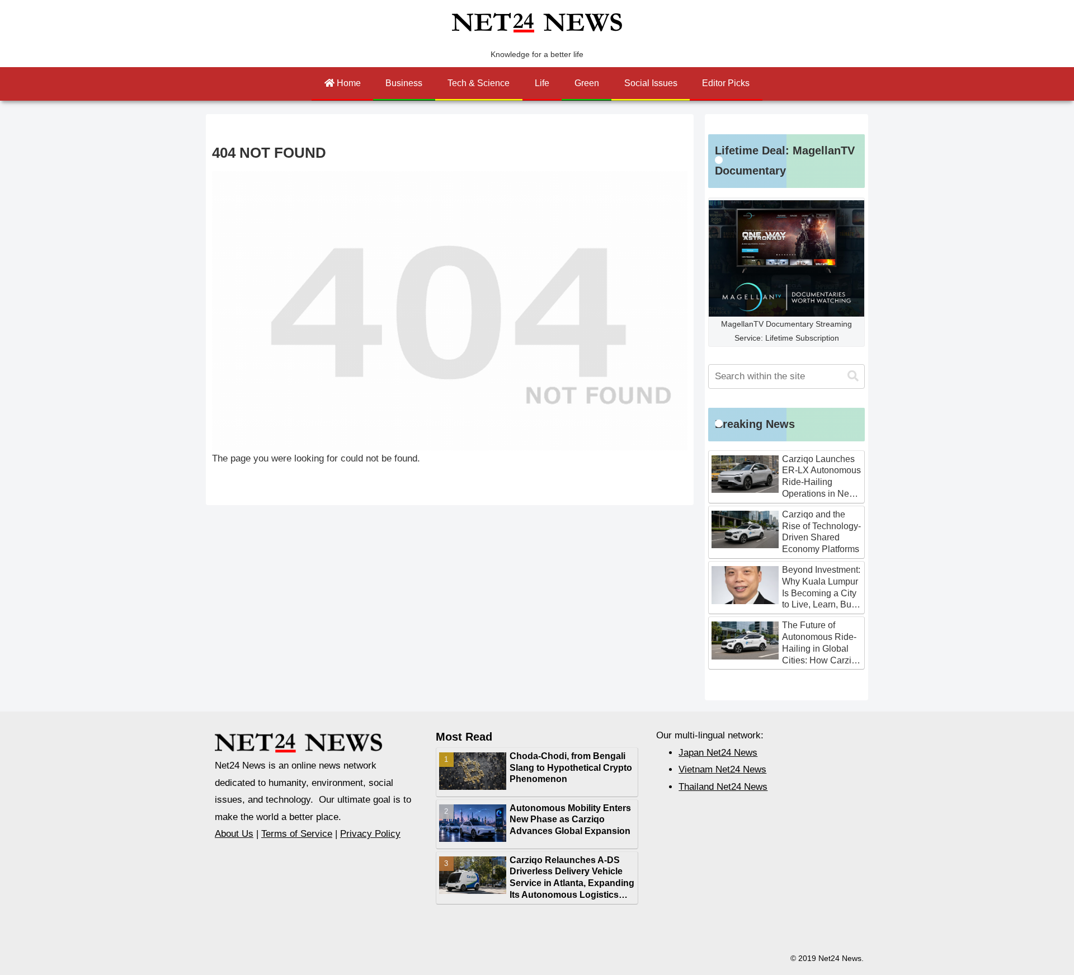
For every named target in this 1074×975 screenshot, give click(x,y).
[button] (853, 376)
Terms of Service (296, 833)
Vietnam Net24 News (722, 769)
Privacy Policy (370, 833)
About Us (234, 833)
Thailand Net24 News (723, 786)
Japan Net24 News (718, 752)
